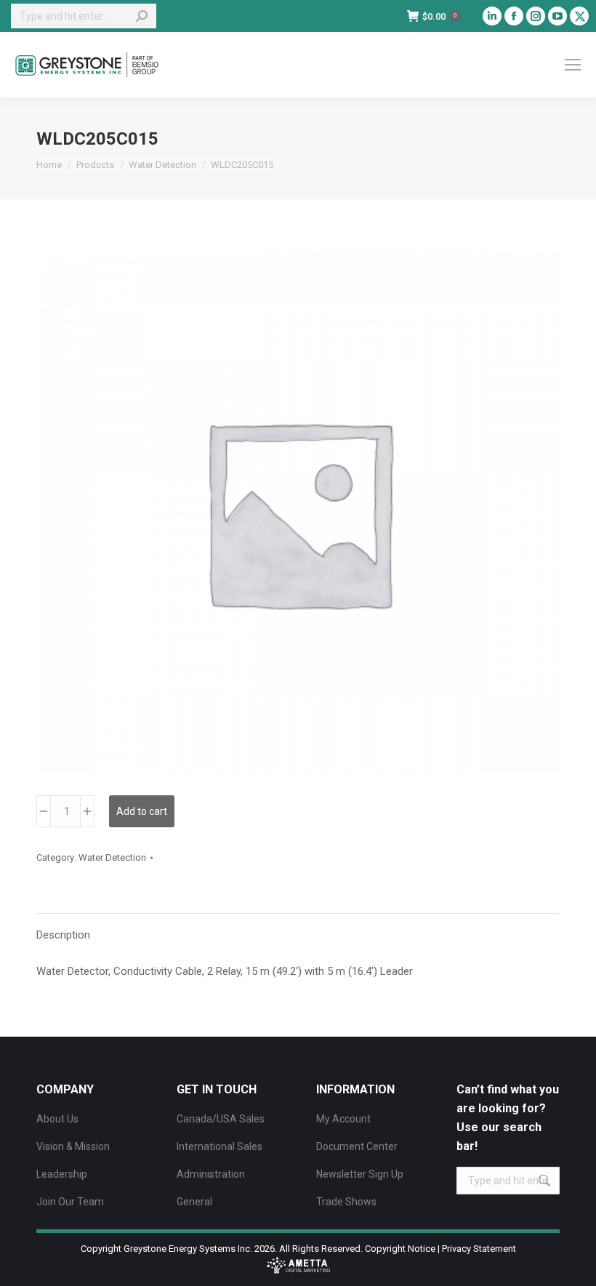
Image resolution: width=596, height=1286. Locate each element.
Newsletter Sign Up (359, 1174)
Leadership (61, 1174)
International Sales (219, 1146)
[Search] (142, 16)
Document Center (357, 1146)
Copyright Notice (400, 1248)
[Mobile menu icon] (572, 64)
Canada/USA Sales (221, 1119)
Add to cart (141, 811)
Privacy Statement (479, 1248)
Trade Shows (346, 1201)
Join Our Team (70, 1201)
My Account (343, 1119)
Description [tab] (63, 934)
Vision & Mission (73, 1146)
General (194, 1201)
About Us (57, 1119)
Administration (211, 1174)
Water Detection (112, 857)
